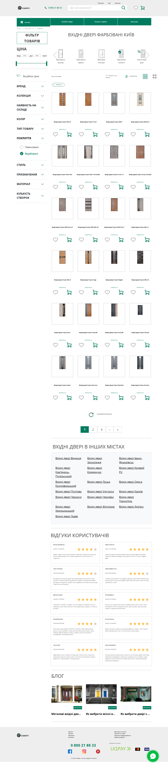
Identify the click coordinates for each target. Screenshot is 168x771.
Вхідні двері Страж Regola (114, 280)
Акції (109, 3)
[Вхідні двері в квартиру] (61, 50)
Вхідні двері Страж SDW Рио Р (114, 227)
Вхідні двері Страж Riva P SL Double (88, 174)
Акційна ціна (31, 76)
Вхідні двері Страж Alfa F (114, 122)
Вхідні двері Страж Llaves (62, 385)
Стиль (21, 165)
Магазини (117, 3)
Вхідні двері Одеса (130, 482)
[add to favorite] (55, 134)
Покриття (24, 138)
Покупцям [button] (101, 3)
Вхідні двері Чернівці (100, 497)
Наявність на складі (26, 107)
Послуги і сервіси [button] (101, 22)
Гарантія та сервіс (120, 733)
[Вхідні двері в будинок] (81, 50)
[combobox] (97, 8)
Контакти (71, 737)
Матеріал (23, 184)
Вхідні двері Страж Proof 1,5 (114, 174)
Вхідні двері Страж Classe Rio (62, 174)
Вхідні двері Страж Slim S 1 (140, 227)
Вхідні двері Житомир (101, 506)
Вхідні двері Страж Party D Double (140, 174)
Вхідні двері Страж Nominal (114, 385)
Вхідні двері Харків (131, 491)
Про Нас (70, 732)
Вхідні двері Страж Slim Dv (140, 280)
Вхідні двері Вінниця (68, 458)
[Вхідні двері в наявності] (122, 50)
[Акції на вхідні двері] (142, 50)
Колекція (24, 95)
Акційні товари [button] (67, 22)
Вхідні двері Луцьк (98, 482)
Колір (21, 119)
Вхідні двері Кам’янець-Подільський (63, 472)
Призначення (27, 174)
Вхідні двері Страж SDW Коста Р (62, 227)
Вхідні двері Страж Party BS (88, 332)
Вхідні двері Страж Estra (62, 332)
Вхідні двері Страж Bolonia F (140, 122)
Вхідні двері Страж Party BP (114, 332)
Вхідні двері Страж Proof (88, 122)
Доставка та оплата (120, 732)
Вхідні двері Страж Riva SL (62, 122)
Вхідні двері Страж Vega (88, 280)
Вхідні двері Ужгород (100, 491)
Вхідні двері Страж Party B (140, 332)
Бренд (21, 86)
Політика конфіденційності (122, 735)
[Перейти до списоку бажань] (136, 8)
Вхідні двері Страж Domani (140, 385)
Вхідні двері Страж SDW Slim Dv (88, 227)
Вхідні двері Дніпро (131, 506)
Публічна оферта (119, 737)
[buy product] (69, 134)
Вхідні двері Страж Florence (88, 385)
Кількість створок (23, 196)
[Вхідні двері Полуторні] (101, 50)
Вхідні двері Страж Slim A (62, 280)
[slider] (16, 63)
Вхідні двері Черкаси (68, 497)
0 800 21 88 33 (83, 745)
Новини (70, 733)
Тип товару (25, 129)
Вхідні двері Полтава (68, 491)
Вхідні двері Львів (66, 516)
